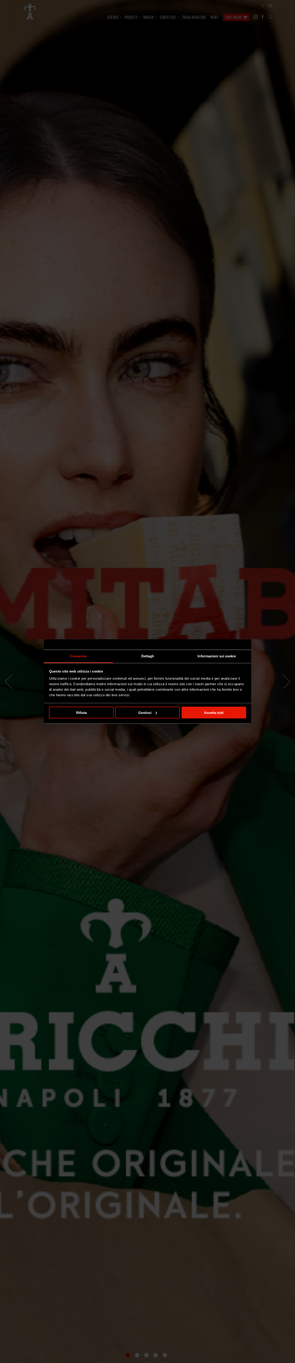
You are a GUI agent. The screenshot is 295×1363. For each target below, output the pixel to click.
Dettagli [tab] (147, 656)
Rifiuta (81, 712)
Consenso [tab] (78, 656)
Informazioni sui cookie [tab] (217, 656)
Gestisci (144, 712)
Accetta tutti (214, 712)
